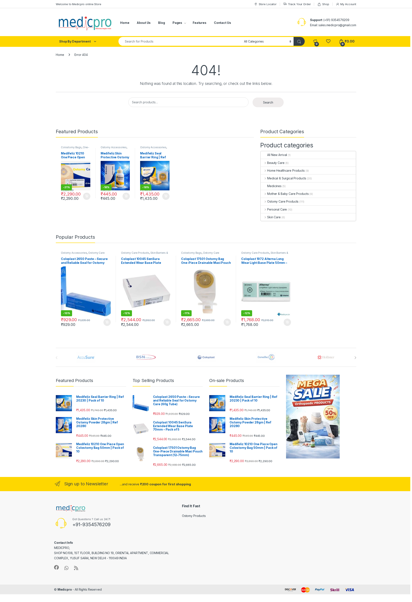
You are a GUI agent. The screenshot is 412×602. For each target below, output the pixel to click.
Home (124, 22)
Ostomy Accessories (114, 147)
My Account (348, 4)
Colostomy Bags (71, 147)
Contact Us (222, 22)
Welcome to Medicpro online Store (78, 4)
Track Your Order (299, 4)
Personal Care (277, 209)
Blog (161, 22)
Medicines (274, 186)
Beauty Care (275, 163)
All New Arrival (277, 155)
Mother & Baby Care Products (288, 194)
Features (199, 22)
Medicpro (65, 589)
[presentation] (355, 357)
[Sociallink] (56, 567)
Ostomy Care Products (282, 201)
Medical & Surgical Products (286, 178)
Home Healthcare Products (285, 170)
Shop (325, 4)
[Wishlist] (328, 41)
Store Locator (268, 4)
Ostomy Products (194, 516)
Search (268, 102)
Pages (177, 22)
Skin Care (274, 217)
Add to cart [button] (86, 196)
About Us (144, 22)
